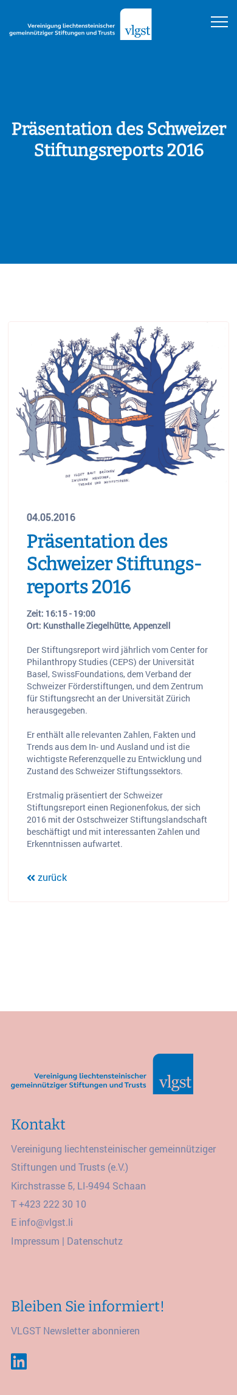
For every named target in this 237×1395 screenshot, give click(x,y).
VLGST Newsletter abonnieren (75, 1330)
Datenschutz (95, 1240)
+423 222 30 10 (52, 1203)
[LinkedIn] (19, 1362)
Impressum (35, 1240)
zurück (51, 877)
